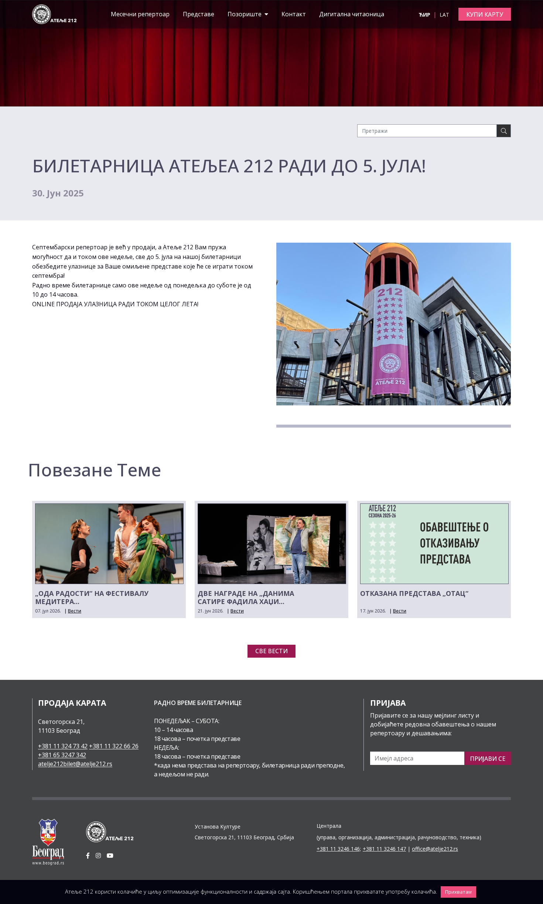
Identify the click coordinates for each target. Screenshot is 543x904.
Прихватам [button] (458, 891)
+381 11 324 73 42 (63, 746)
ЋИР (425, 14)
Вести (74, 611)
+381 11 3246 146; (339, 848)
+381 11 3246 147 (384, 848)
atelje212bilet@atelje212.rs (75, 764)
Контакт (293, 14)
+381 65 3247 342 (62, 755)
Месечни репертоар (140, 14)
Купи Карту (484, 14)
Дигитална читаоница (351, 14)
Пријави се (487, 759)
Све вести (271, 651)
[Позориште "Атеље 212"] (54, 14)
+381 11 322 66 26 (114, 746)
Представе (198, 14)
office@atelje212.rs (435, 848)
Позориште (245, 14)
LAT (444, 14)
